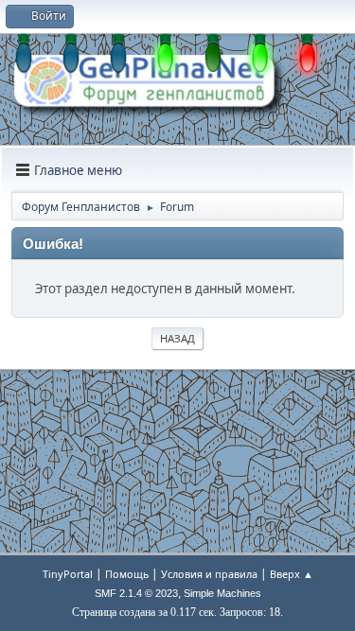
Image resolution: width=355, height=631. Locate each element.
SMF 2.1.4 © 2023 (136, 593)
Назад (177, 338)
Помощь (127, 574)
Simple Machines (222, 593)
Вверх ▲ (291, 574)
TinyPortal (68, 574)
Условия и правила (209, 574)
